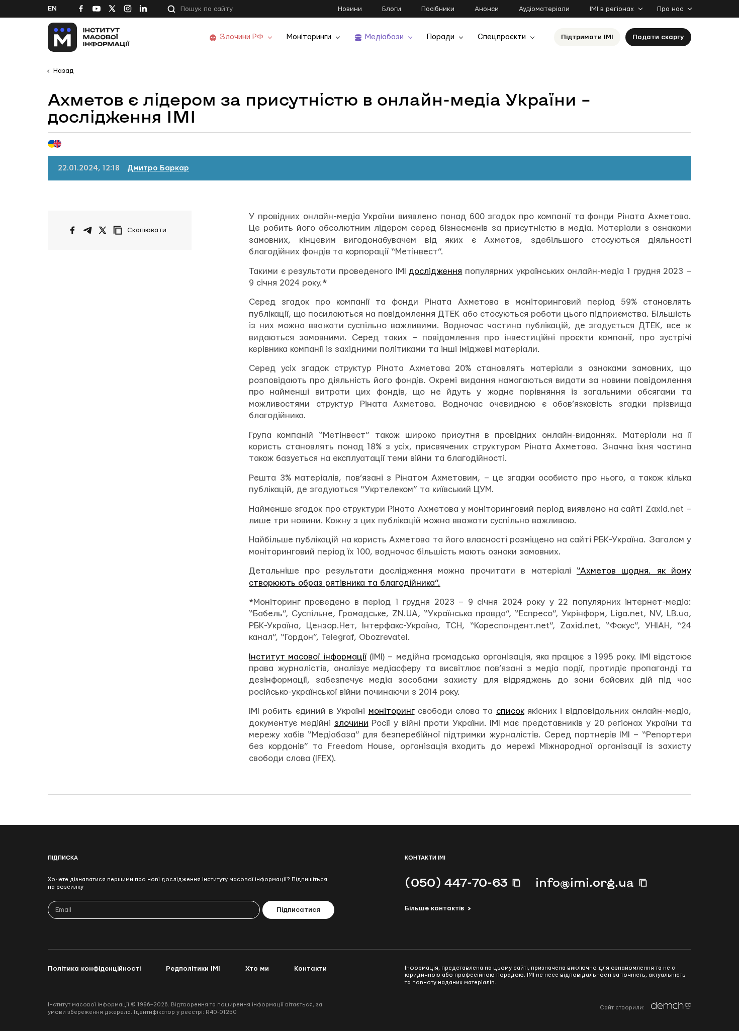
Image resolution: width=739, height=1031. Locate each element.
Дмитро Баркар (158, 168)
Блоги (391, 9)
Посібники (437, 9)
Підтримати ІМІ (587, 37)
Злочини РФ (241, 37)
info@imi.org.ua (584, 882)
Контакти (310, 968)
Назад (63, 70)
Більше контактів (434, 908)
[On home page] (89, 37)
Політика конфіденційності (94, 968)
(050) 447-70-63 (456, 882)
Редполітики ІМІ (193, 968)
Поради (440, 37)
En (52, 8)
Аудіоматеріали (544, 9)
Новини (350, 9)
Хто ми (257, 968)
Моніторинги (309, 37)
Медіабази (384, 37)
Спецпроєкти (502, 37)
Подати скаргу (658, 37)
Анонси (487, 9)
